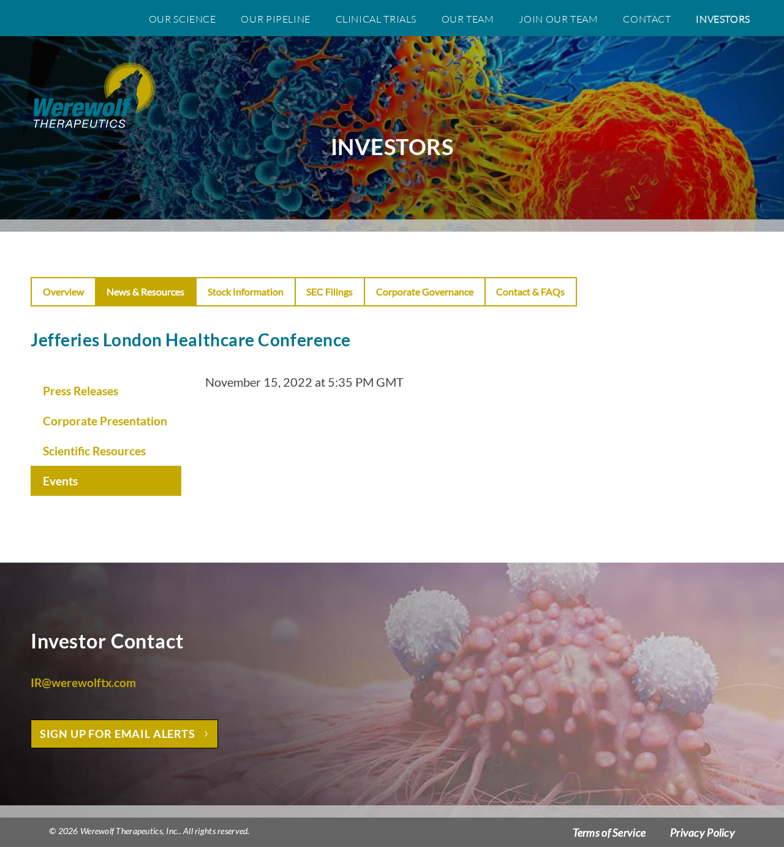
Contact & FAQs (530, 291)
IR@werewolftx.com (83, 682)
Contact (647, 19)
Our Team (468, 19)
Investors (723, 19)
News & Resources (145, 291)
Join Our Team (558, 19)
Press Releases (80, 391)
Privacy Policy (702, 832)
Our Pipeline (276, 19)
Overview (63, 291)
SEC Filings (329, 291)
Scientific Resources (94, 451)
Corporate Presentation (105, 421)
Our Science (182, 19)
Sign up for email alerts (117, 733)
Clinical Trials (376, 19)
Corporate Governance (424, 291)
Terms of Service (609, 832)
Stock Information (246, 291)
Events (60, 481)
